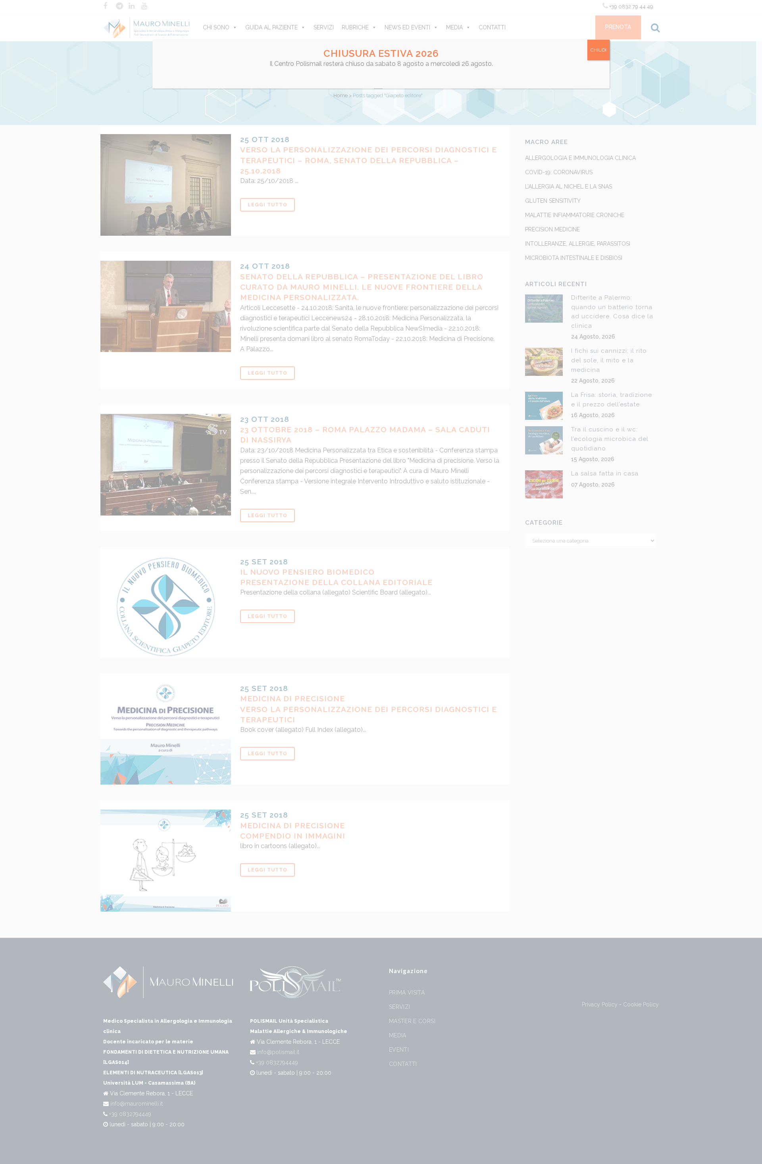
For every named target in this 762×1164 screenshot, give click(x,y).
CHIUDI (598, 50)
